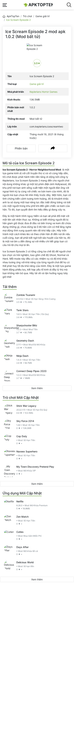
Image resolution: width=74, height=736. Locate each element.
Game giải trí (42, 16)
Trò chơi (27, 16)
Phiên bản (21, 148)
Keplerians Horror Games (43, 91)
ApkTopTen (40, 4)
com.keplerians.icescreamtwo (46, 126)
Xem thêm (37, 388)
